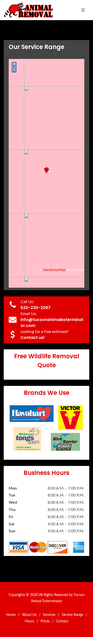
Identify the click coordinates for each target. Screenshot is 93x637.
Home (11, 615)
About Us (29, 615)
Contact (62, 621)
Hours (29, 621)
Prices (45, 621)
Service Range (72, 615)
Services (49, 615)
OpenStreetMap (54, 270)
